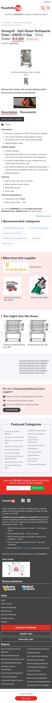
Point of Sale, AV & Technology (37, 685)
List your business (26, 627)
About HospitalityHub (8, 607)
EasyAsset (26, 548)
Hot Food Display (34, 452)
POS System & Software (37, 464)
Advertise (47, 2)
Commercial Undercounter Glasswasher (33, 439)
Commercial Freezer (12, 450)
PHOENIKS (13, 43)
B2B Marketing (6, 611)
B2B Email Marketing (8, 615)
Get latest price (32, 39)
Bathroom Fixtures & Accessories (12, 659)
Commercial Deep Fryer (14, 446)
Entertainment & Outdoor (35, 660)
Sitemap (4, 622)
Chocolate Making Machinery (11, 663)
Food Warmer (33, 449)
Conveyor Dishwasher (36, 445)
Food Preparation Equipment (22, 23)
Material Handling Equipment (37, 678)
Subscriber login (26, 639)
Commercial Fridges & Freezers (12, 680)
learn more (12, 410)
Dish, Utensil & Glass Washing (37, 656)
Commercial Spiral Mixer (37, 431)
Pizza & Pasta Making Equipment (38, 682)
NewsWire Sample (7, 618)
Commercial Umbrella (36, 434)
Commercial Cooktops (9, 677)
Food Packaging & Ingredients (37, 664)
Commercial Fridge (12, 453)
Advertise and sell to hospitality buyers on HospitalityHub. (24, 554)
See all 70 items (35, 267)
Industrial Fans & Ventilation (36, 674)
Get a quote (26, 698)
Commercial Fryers (7, 684)
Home (3, 600)
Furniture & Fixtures (34, 671)
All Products (6, 23)
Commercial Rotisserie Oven (12, 25)
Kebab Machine (34, 455)
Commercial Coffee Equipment (12, 673)
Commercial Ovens (33, 653)
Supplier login (26, 633)
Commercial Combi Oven (14, 437)
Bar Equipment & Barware (10, 656)
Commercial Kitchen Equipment (38, 649)
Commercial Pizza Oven (14, 462)
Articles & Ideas (6, 604)
